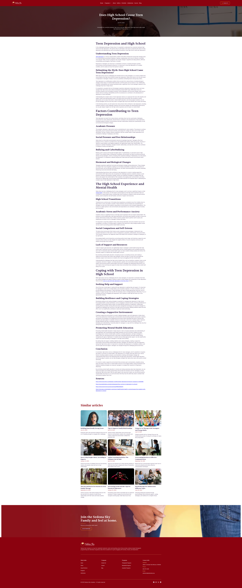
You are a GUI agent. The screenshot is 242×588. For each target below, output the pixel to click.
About (114, 3)
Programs (83, 570)
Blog (140, 3)
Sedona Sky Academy (86, 548)
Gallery (119, 3)
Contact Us (103, 562)
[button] (108, 3)
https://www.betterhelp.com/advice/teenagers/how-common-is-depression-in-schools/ (116, 384)
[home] (16, 3)
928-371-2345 (146, 568)
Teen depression (100, 56)
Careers (136, 3)
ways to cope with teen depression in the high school (116, 280)
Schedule (124, 3)
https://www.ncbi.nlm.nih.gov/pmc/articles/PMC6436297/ (109, 386)
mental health (99, 192)
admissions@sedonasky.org (149, 573)
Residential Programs (126, 565)
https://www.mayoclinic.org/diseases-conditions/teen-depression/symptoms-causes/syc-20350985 (119, 381)
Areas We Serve (84, 568)
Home (101, 3)
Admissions (130, 3)
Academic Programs (126, 568)
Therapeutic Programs (126, 562)
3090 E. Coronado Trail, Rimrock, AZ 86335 (152, 564)
